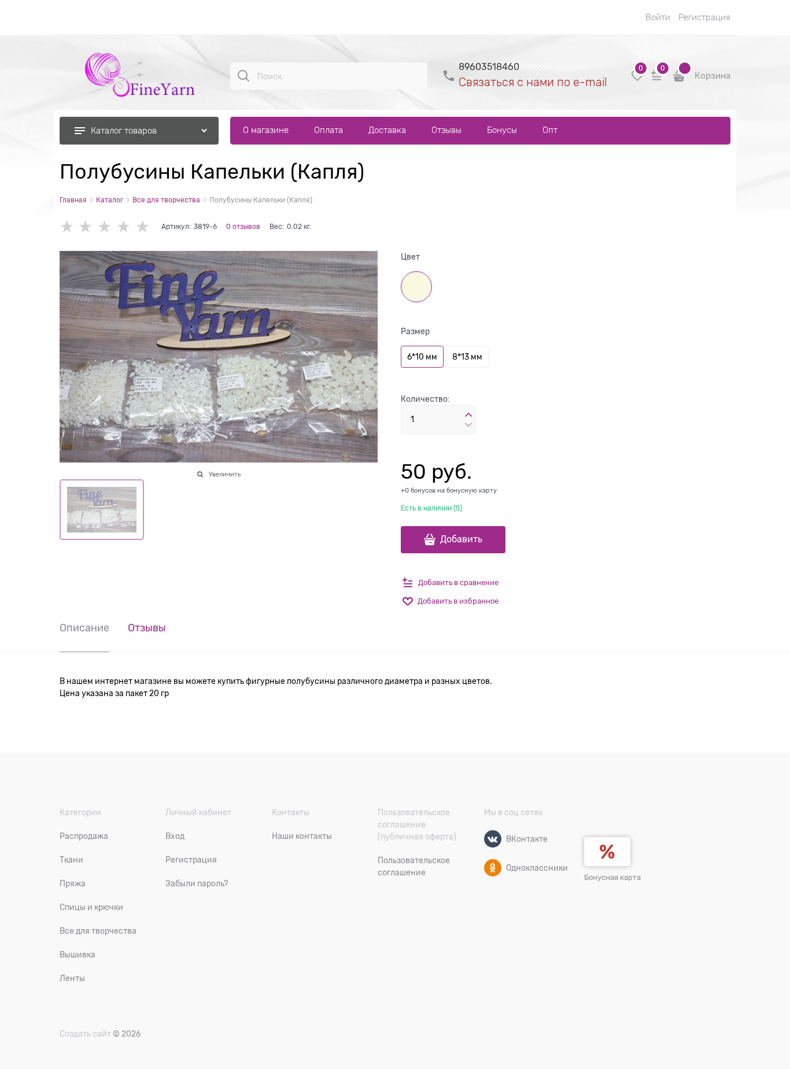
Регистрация (704, 17)
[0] (637, 80)
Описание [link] (84, 628)
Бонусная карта (612, 877)
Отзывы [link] (147, 628)
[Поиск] (243, 76)
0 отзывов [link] (243, 227)
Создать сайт (85, 1033)
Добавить (461, 539)
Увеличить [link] (225, 474)
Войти (657, 17)
